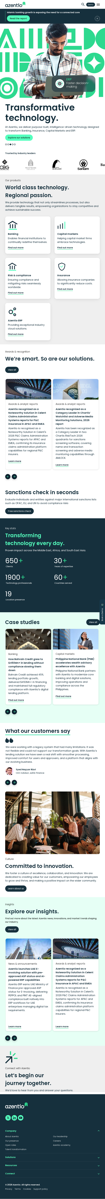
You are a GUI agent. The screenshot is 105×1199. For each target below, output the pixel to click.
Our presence (12, 1140)
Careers (57, 1140)
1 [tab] (6, 144)
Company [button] (10, 1130)
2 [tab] (8, 144)
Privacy (8, 1189)
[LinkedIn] (13, 1117)
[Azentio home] (15, 4)
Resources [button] (11, 1165)
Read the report (18, 18)
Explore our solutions (19, 137)
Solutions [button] (10, 1157)
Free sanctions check (19, 511)
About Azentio (12, 1136)
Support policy (40, 1189)
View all (12, 369)
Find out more (16, 247)
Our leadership (60, 1136)
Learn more (14, 461)
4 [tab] (12, 144)
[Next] (14, 476)
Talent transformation (15, 1149)
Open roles (10, 1145)
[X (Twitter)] (7, 1117)
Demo (90, 4)
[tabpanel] (52, 82)
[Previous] (7, 476)
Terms (18, 1189)
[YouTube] (20, 1117)
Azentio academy (61, 1145)
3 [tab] (10, 144)
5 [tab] (15, 144)
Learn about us (16, 888)
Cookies (27, 1189)
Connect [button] (10, 1173)
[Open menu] (98, 5)
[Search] (83, 4)
